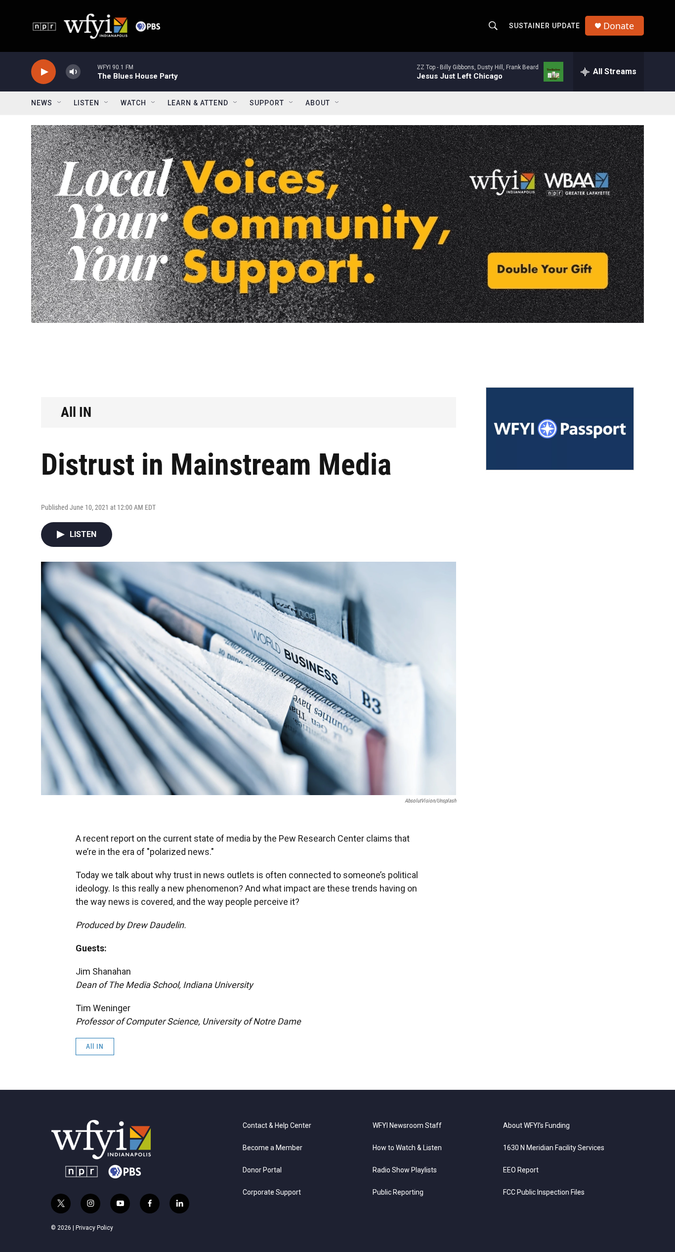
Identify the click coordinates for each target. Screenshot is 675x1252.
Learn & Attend (198, 103)
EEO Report (521, 1170)
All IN (76, 412)
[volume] (73, 72)
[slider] (88, 71)
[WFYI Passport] (559, 429)
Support (267, 103)
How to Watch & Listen (407, 1148)
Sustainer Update (544, 26)
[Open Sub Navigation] (60, 103)
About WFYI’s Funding (536, 1125)
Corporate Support (272, 1192)
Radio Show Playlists (405, 1170)
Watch (133, 103)
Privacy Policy (94, 1227)
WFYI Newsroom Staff (407, 1125)
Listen (86, 103)
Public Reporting (398, 1192)
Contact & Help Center (277, 1125)
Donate (618, 26)
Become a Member (272, 1148)
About (317, 103)
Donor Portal (262, 1170)
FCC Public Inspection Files (544, 1192)
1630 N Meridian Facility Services (553, 1148)
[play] (43, 72)
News (41, 103)
